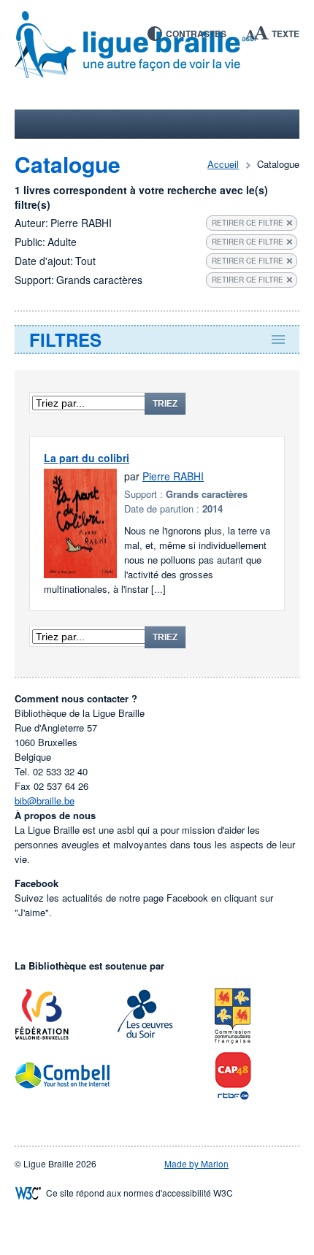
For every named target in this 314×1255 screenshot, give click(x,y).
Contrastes (196, 33)
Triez (165, 404)
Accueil (223, 164)
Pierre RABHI (173, 476)
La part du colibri (86, 457)
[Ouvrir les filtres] (157, 339)
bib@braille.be (44, 800)
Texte (285, 33)
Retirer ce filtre (247, 223)
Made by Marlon (196, 1163)
